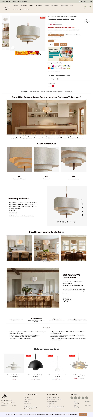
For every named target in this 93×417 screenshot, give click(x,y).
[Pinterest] (79, 397)
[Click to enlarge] (13, 48)
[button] (3, 49)
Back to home (88, 16)
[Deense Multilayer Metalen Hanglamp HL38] (14, 363)
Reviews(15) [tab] (68, 91)
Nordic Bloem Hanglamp (79, 375)
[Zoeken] (78, 8)
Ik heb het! (83, 414)
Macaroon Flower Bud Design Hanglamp (35, 375)
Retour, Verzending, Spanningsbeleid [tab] (52, 91)
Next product (90, 16)
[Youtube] (83, 397)
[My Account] (82, 8)
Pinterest (53, 86)
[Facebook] (71, 397)
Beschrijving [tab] (24, 91)
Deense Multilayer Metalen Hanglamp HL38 (14, 375)
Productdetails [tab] (34, 91)
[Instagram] (75, 397)
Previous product (86, 16)
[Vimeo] (86, 397)
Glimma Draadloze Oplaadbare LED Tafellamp (57, 375)
